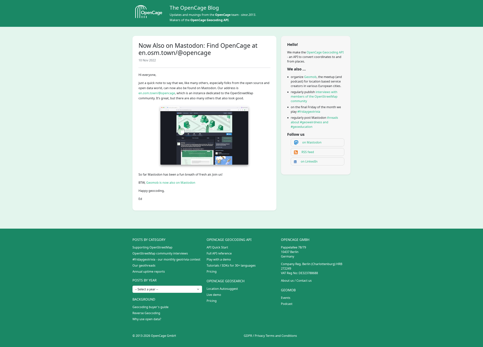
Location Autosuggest (222, 289)
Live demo (214, 295)
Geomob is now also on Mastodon (170, 182)
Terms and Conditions (281, 336)
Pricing (212, 271)
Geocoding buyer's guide (150, 307)
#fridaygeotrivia (308, 111)
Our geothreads (143, 265)
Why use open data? (146, 319)
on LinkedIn (309, 161)
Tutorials (213, 265)
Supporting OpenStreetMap (152, 247)
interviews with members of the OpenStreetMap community (314, 96)
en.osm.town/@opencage (156, 93)
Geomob (310, 77)
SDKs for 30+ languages (239, 265)
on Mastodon (311, 142)
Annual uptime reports (148, 271)
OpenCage (223, 15)
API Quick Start (217, 247)
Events (285, 298)
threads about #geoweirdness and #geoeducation (314, 122)
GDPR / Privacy (254, 336)
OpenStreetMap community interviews (160, 253)
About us (287, 280)
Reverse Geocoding (146, 313)
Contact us (304, 280)
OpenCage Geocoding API (209, 20)
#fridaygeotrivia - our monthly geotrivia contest (166, 259)
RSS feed (307, 152)
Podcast (286, 304)
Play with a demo (219, 259)
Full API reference (219, 253)
